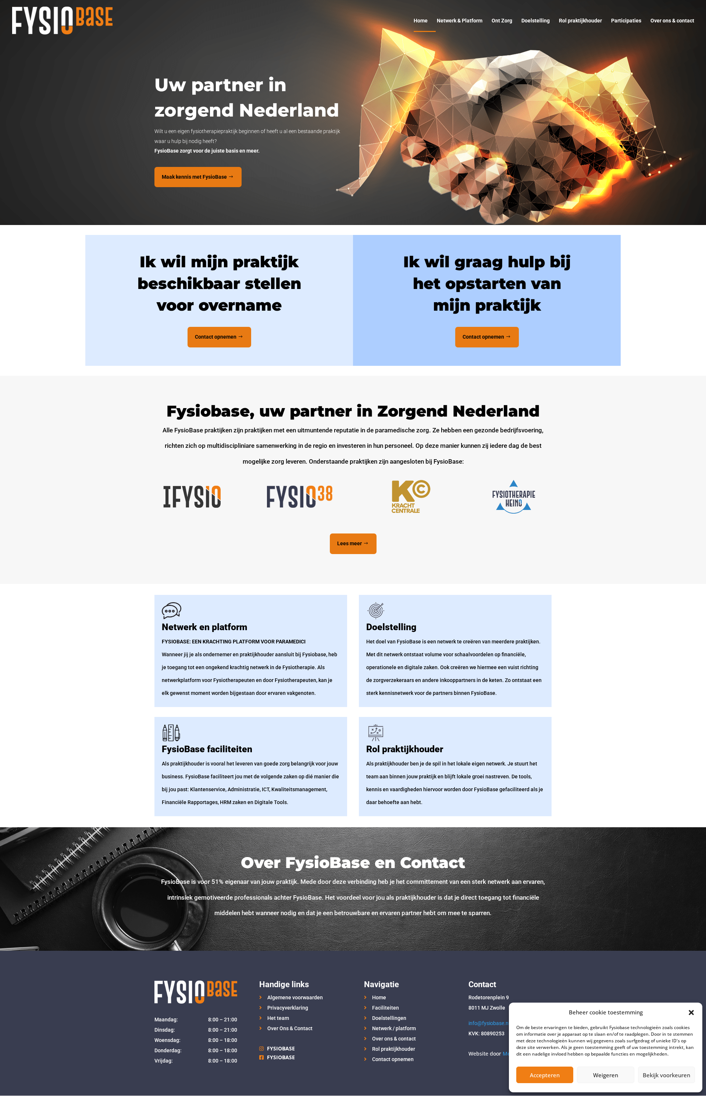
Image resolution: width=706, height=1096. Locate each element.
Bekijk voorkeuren (666, 1075)
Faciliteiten (385, 1008)
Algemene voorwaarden (295, 997)
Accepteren (545, 1075)
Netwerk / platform (394, 1028)
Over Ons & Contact (290, 1028)
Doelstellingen (389, 1018)
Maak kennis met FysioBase (194, 177)
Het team (278, 1018)
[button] (691, 1012)
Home (421, 21)
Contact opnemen (215, 337)
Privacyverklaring (287, 1008)
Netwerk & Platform (459, 21)
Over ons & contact (672, 21)
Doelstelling (535, 21)
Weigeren (605, 1075)
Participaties (626, 21)
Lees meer (349, 543)
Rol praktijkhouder (580, 21)
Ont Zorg (502, 21)
